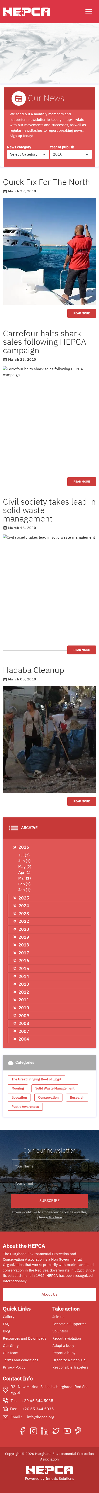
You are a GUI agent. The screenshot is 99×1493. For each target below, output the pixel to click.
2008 (24, 1023)
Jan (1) (24, 890)
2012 (24, 992)
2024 (24, 905)
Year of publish (62, 147)
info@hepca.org (40, 1417)
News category (19, 147)
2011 (24, 1000)
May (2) (24, 867)
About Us (49, 1294)
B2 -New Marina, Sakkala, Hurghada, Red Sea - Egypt (51, 1389)
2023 (24, 913)
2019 (24, 937)
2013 (24, 984)
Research (77, 1097)
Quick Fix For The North (46, 182)
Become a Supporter (69, 1324)
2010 (24, 1007)
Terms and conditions (20, 1360)
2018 (24, 945)
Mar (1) (24, 878)
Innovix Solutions (60, 1478)
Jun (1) (24, 861)
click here (54, 1217)
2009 (24, 1015)
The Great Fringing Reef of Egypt (36, 1079)
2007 (24, 1031)
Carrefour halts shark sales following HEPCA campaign (44, 342)
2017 (24, 953)
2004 (24, 1039)
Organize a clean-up (69, 1360)
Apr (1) (24, 872)
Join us (58, 1316)
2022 (24, 921)
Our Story (11, 1345)
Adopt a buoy (63, 1345)
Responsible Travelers (70, 1367)
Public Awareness (25, 1106)
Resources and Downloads (24, 1338)
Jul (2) (24, 855)
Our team (10, 1353)
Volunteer (60, 1331)
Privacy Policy (14, 1367)
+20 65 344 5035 (37, 1401)
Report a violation (66, 1338)
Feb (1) (24, 884)
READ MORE (82, 313)
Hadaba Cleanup (33, 670)
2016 (24, 960)
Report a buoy (63, 1353)
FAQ (6, 1324)
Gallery (8, 1316)
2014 (24, 976)
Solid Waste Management (54, 1088)
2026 (24, 847)
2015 (24, 968)
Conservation (48, 1097)
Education (19, 1097)
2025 (24, 898)
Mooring (18, 1088)
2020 (24, 929)
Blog (6, 1331)
